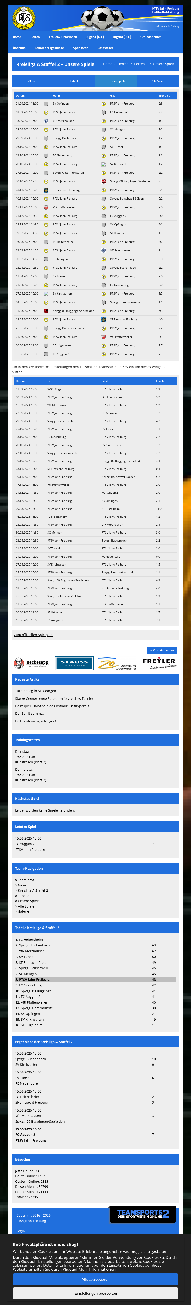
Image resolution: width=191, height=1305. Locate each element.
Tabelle (74, 81)
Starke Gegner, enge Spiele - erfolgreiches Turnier (54, 698)
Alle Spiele (158, 81)
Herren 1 (141, 64)
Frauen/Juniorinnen (63, 36)
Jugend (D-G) (122, 36)
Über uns (19, 47)
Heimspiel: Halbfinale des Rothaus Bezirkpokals (52, 706)
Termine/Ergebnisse (49, 47)
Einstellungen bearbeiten (95, 1293)
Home (17, 36)
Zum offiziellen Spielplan (33, 635)
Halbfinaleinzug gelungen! (35, 721)
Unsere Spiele (164, 64)
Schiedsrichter (150, 36)
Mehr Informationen (97, 1269)
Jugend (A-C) (95, 36)
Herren (35, 36)
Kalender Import (163, 650)
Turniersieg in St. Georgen (35, 691)
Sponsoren (80, 47)
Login (21, 1231)
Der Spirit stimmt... (30, 713)
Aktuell (32, 81)
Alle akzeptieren (95, 1279)
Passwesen (106, 47)
